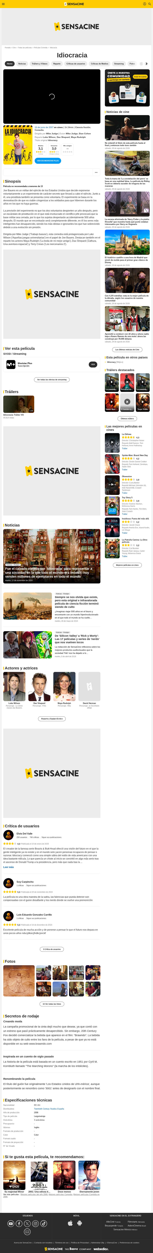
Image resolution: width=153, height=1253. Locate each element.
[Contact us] (28, 1231)
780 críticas (34, 837)
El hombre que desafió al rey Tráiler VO (127, 409)
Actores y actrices (21, 668)
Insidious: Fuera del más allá (135, 519)
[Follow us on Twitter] (28, 1223)
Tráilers (11, 392)
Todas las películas (25, 47)
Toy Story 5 (127, 497)
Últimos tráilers (127, 419)
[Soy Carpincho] (8, 883)
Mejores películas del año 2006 (34, 1194)
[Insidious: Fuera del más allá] (112, 527)
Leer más (8, 867)
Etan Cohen (85, 133)
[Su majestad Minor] (14, 1175)
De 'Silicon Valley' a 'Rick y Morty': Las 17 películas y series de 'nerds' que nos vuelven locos (77, 639)
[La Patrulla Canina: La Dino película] (112, 548)
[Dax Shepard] (39, 686)
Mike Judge (52, 133)
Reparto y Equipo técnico (52, 719)
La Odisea (126, 434)
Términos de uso (62, 1243)
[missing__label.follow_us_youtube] (11, 1223)
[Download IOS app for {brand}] (72, 1222)
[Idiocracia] (17, 144)
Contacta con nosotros (43, 1243)
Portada (7, 47)
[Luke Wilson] (14, 686)
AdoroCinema (134, 1225)
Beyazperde (111, 1225)
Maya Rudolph (78, 137)
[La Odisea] (112, 443)
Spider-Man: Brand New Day (135, 455)
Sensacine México (122, 1229)
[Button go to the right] (146, 64)
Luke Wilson (49, 137)
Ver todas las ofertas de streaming (51, 380)
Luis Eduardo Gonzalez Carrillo (34, 914)
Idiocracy (115, 362)
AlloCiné (110, 1221)
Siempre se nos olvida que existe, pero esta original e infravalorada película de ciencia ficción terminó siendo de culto (77, 602)
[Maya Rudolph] (64, 686)
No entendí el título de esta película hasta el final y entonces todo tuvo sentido (125, 144)
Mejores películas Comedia (60, 1194)
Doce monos (64, 1191)
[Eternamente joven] (89, 1175)
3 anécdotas (39, 1120)
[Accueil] (74, 4)
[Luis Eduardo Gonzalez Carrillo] (8, 916)
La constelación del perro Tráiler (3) (143, 389)
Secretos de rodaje (22, 1016)
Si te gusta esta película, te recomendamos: (44, 1157)
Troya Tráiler (142, 409)
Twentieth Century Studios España (49, 1109)
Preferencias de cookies (129, 1243)
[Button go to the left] (141, 64)
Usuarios (54, 145)
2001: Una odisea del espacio (43, 1191)
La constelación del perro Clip (112, 389)
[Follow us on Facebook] (19, 1223)
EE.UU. (37, 1105)
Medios (40, 145)
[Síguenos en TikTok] (44, 1223)
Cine (14, 47)
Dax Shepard (63, 137)
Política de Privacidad (80, 1243)
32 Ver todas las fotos (52, 1004)
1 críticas (20, 885)
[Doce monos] (64, 1175)
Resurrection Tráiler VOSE (127, 389)
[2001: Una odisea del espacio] (39, 1175)
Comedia (39, 130)
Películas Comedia (40, 47)
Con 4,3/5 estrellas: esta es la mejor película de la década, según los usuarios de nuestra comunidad (127, 298)
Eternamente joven (89, 1191)
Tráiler (124, 448)
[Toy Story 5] (112, 506)
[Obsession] (112, 485)
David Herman (89, 703)
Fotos (10, 961)
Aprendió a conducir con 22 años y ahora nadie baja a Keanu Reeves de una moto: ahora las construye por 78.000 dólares (127, 336)
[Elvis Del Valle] (8, 835)
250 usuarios (22, 837)
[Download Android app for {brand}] (81, 1222)
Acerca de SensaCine (23, 1243)
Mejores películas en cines (127, 565)
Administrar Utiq (97, 1243)
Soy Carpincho (25, 882)
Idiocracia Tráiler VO (13, 415)
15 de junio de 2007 (44, 127)
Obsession (127, 476)
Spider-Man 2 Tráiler (112, 409)
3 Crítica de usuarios (52, 949)
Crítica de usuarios (22, 826)
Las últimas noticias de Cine (127, 350)
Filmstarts (132, 1221)
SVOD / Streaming (14, 353)
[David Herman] (89, 686)
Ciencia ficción (82, 127)
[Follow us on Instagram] (36, 1223)
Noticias (12, 525)
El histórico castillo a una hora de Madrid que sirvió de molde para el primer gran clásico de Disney (126, 260)
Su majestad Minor (14, 1191)
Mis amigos (67, 145)
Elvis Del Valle (24, 833)
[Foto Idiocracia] (19, 980)
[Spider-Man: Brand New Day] (112, 464)
